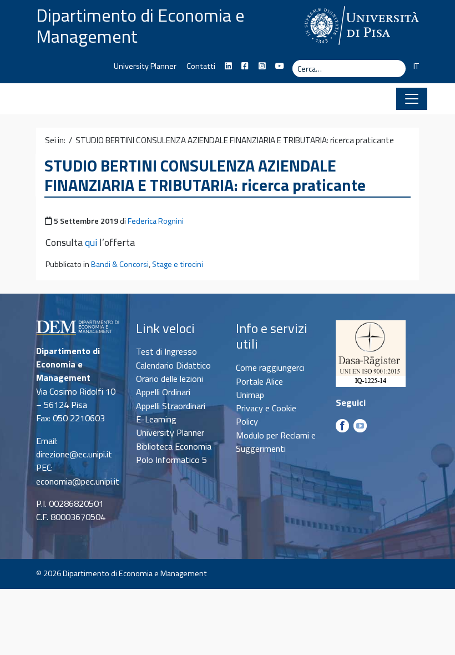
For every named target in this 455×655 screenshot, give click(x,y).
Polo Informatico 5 (171, 459)
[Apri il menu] (411, 99)
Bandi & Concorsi (120, 264)
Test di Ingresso (166, 351)
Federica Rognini (156, 221)
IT (416, 66)
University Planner (145, 66)
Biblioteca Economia (173, 446)
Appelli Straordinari (170, 405)
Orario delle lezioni (169, 378)
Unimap (250, 394)
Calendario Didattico (173, 365)
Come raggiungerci (270, 367)
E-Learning (156, 419)
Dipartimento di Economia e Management (140, 25)
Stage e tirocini (177, 264)
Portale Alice (259, 381)
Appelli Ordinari (163, 392)
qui (91, 242)
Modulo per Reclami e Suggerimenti (276, 442)
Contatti (200, 66)
